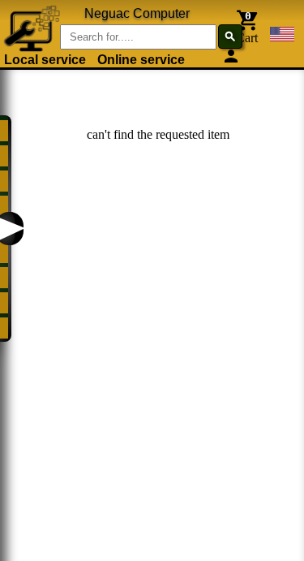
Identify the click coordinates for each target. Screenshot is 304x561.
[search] (108, 25)
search (230, 36)
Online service (141, 60)
